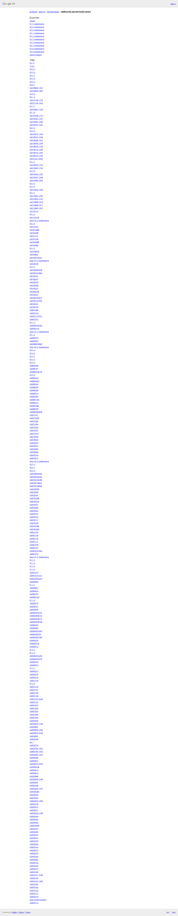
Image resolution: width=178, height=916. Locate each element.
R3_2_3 (32, 214)
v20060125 (34, 674)
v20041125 (34, 890)
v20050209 (34, 856)
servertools (53, 11)
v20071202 (34, 427)
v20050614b (34, 767)
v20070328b (34, 498)
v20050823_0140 (36, 733)
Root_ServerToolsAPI (38, 900)
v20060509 (34, 609)
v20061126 (34, 535)
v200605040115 (36, 619)
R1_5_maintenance (37, 24)
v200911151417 (36, 316)
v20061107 (34, 548)
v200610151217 (36, 575)
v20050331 (34, 838)
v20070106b (34, 529)
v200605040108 (36, 622)
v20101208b (34, 230)
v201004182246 (36, 270)
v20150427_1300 (36, 122)
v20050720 (34, 739)
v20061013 (34, 554)
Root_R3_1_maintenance (39, 332)
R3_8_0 (32, 94)
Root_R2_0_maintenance (39, 461)
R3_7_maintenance (37, 45)
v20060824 (34, 582)
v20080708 (34, 365)
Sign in (173, 4)
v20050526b (34, 791)
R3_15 (32, 63)
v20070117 (34, 520)
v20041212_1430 (36, 881)
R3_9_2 (32, 72)
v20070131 (34, 514)
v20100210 (34, 294)
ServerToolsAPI (36, 55)
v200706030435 (36, 474)
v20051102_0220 (36, 699)
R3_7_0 (32, 112)
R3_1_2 (32, 322)
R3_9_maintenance (37, 52)
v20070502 (34, 495)
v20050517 (34, 807)
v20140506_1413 (36, 140)
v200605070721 (36, 612)
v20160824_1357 (36, 88)
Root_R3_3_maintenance (39, 220)
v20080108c (34, 406)
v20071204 (34, 424)
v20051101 (34, 702)
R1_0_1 (32, 668)
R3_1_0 (32, 335)
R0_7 (31, 742)
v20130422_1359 (36, 174)
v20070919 (34, 443)
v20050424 (34, 816)
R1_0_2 (32, 653)
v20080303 (34, 387)
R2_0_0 (32, 470)
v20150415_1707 (36, 125)
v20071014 (34, 433)
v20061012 (34, 572)
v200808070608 (36, 344)
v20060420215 (35, 634)
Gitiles (14, 912)
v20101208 (34, 233)
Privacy (21, 912)
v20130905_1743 (36, 168)
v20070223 (34, 511)
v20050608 (34, 776)
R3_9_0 (32, 78)
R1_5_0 (32, 600)
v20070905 (34, 449)
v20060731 (34, 594)
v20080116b (34, 399)
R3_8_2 (32, 81)
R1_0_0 (32, 683)
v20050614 (34, 770)
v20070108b (34, 526)
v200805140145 (36, 372)
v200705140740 (36, 480)
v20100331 (34, 279)
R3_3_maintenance (37, 39)
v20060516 (34, 603)
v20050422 (34, 819)
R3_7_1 (32, 106)
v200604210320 (36, 631)
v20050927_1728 (36, 724)
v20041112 (34, 903)
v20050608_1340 (36, 779)
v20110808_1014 (36, 202)
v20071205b (34, 418)
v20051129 (34, 680)
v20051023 (34, 711)
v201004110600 (36, 273)
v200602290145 (36, 659)
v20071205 (34, 421)
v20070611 (34, 458)
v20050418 (34, 832)
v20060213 (34, 671)
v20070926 (34, 437)
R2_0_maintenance (37, 27)
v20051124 (34, 687)
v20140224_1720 (36, 146)
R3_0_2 (32, 353)
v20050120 (34, 862)
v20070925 (34, 440)
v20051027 (34, 705)
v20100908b (34, 242)
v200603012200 (36, 656)
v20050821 (34, 736)
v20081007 (34, 341)
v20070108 (34, 523)
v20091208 (34, 310)
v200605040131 (36, 615)
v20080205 (34, 396)
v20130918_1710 (36, 165)
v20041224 (34, 866)
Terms (28, 912)
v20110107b (34, 217)
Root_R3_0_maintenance (39, 347)
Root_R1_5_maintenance (39, 557)
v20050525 (34, 798)
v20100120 (34, 307)
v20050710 (34, 745)
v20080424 (34, 378)
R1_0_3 (32, 649)
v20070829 (34, 452)
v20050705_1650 (36, 748)
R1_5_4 (32, 563)
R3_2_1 (32, 267)
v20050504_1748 (36, 813)
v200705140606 (36, 486)
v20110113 (34, 211)
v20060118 (34, 677)
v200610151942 (36, 551)
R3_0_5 (32, 362)
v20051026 (34, 708)
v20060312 (34, 646)
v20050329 (34, 841)
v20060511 (34, 606)
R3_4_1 (32, 186)
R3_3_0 (32, 223)
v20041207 (34, 884)
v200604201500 (36, 637)
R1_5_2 (32, 569)
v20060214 (34, 665)
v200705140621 (36, 483)
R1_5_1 (32, 585)
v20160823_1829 (36, 91)
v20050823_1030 (36, 730)
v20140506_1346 (36, 143)
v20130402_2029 (36, 180)
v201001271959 (36, 301)
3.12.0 (32, 66)
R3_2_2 (32, 248)
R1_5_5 (32, 560)
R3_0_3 (32, 359)
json (174, 912)
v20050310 (34, 853)
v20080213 (34, 393)
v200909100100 (36, 325)
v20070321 (34, 504)
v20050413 (34, 835)
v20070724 (34, 455)
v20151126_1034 (36, 103)
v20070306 (34, 507)
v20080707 (34, 368)
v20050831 (34, 727)
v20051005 (34, 717)
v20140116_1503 (36, 152)
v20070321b (34, 501)
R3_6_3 (32, 128)
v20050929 (34, 721)
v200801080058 (36, 412)
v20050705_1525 (36, 754)
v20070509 (34, 492)
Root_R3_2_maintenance (39, 260)
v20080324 (34, 384)
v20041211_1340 (36, 875)
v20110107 (34, 226)
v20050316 (34, 847)
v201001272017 (36, 298)
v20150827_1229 (36, 109)
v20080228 (34, 390)
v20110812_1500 (36, 190)
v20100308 (34, 285)
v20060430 (34, 628)
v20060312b (34, 643)
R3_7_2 (32, 97)
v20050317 (34, 850)
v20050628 (34, 757)
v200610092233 (36, 579)
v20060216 (34, 662)
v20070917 (34, 446)
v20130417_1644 (36, 177)
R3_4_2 (32, 183)
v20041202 (34, 887)
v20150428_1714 (36, 115)
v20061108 (34, 545)
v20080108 (34, 409)
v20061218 (34, 532)
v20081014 (34, 338)
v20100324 (34, 282)
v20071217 (34, 415)
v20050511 (34, 810)
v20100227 (34, 288)
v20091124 (34, 313)
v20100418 (34, 264)
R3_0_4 (32, 350)
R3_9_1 (32, 75)
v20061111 (34, 541)
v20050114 (34, 869)
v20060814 (34, 591)
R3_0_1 (32, 356)
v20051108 (34, 696)
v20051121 (34, 690)
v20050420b (34, 825)
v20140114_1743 (36, 156)
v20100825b (34, 251)
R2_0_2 (32, 464)
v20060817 (34, 588)
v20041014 (34, 896)
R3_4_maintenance (37, 42)
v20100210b (34, 291)
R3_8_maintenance (37, 48)
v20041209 (34, 872)
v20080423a (34, 381)
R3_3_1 (32, 193)
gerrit (42, 11)
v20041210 (34, 878)
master (32, 21)
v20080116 (34, 403)
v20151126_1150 (36, 100)
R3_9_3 (32, 69)
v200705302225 (36, 477)
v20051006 (34, 714)
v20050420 (34, 822)
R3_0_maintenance (37, 30)
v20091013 (34, 319)
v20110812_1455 (36, 196)
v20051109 (34, 693)
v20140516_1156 (36, 134)
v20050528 (34, 785)
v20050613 (34, 773)
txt (167, 912)
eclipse (33, 11)
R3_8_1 (32, 85)
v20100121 (34, 304)
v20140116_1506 (36, 149)
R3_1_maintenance (37, 33)
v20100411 (34, 276)
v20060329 (34, 640)
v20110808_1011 (36, 205)
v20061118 (34, 538)
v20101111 (34, 236)
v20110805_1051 (36, 208)
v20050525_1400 (36, 801)
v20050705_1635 (36, 751)
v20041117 (34, 893)
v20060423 (34, 625)
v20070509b (34, 489)
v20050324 (34, 844)
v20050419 (34, 829)
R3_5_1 (32, 162)
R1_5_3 (32, 566)
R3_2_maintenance (37, 36)
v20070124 (34, 517)
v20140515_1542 (36, 137)
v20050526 (34, 795)
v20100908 (34, 245)
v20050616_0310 (36, 764)
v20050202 (34, 859)
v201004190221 (36, 257)
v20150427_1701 (36, 118)
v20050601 (34, 782)
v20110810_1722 (36, 199)
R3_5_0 (32, 171)
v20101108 (34, 239)
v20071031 (34, 430)
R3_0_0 (32, 375)
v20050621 (34, 761)
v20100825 (34, 254)
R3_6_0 (32, 131)
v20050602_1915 (36, 788)
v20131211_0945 (36, 159)
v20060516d (34, 597)
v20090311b (34, 328)
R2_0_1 (32, 467)
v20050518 (34, 804)
